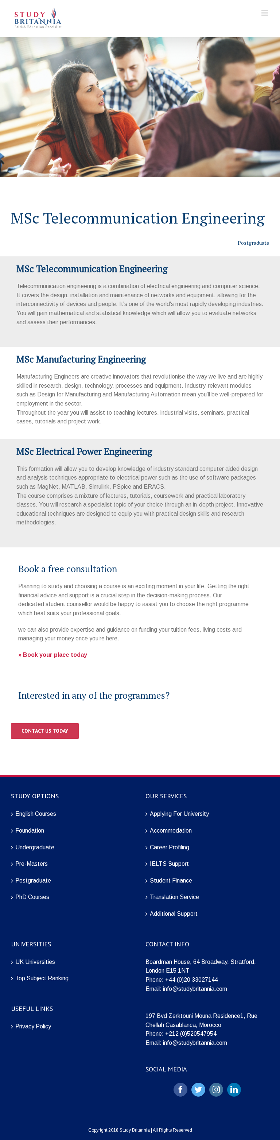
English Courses (35, 814)
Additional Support (174, 914)
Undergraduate (34, 847)
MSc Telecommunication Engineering (91, 269)
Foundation (29, 830)
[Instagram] (216, 1090)
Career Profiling (169, 847)
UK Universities (35, 962)
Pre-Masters (31, 864)
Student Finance (171, 880)
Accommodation (171, 830)
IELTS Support (169, 864)
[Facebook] (180, 1090)
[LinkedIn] (234, 1090)
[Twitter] (198, 1090)
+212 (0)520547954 (191, 1034)
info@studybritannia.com (195, 989)
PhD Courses (32, 897)
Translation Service (174, 897)
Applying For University (179, 814)
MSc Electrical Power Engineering (84, 451)
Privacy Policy (33, 1026)
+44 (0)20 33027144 (191, 980)
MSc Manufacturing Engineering (81, 359)
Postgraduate (33, 880)
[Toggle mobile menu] (265, 13)
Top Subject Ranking (42, 978)
